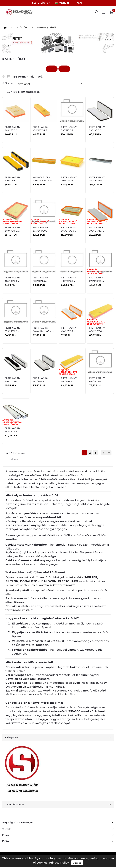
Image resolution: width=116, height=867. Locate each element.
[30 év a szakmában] (22, 770)
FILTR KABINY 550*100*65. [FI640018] (12, 381)
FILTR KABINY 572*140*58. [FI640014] (97, 281)
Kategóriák (11, 737)
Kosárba (14, 136)
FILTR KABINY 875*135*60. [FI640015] (12, 331)
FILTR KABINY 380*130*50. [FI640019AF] (69, 381)
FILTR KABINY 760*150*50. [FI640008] (97, 180)
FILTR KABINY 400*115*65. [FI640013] (40, 281)
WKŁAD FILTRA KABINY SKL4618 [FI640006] (42, 180)
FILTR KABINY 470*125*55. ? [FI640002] (40, 130)
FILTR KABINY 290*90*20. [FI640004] (97, 130)
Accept (77, 863)
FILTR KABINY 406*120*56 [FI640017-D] (97, 331)
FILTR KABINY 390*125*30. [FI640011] (97, 230)
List (8, 76)
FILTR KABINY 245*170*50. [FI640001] (12, 130)
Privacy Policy (59, 862)
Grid (4, 76)
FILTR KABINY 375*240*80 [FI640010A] (69, 230)
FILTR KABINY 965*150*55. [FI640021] (12, 431)
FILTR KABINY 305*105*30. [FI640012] (12, 281)
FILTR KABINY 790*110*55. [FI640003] (69, 130)
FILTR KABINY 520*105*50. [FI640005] (12, 180)
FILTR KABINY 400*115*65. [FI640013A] (69, 281)
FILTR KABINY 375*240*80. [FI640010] (40, 230)
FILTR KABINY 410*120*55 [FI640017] (69, 331)
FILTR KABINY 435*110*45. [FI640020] (97, 381)
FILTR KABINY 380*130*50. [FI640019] (40, 381)
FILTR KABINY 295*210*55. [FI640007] (69, 180)
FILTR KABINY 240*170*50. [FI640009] (12, 230)
